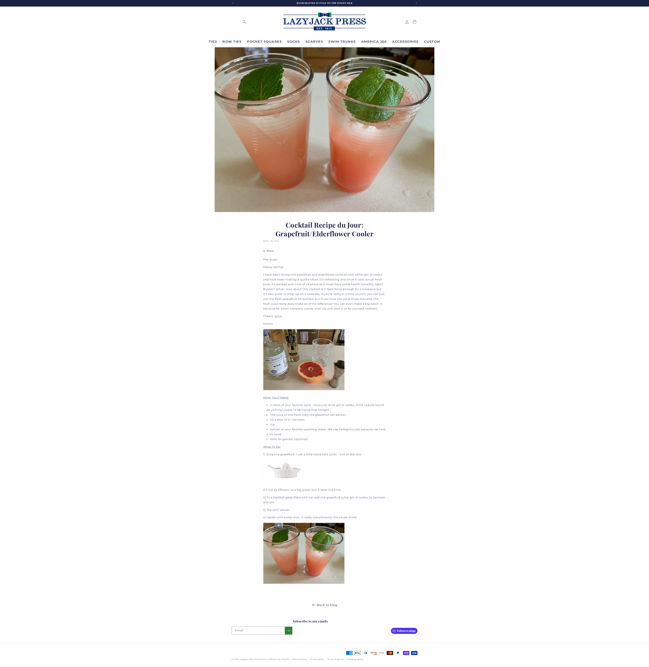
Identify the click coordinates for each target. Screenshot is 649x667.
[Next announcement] (416, 3)
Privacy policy (317, 659)
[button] (244, 22)
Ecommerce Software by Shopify (272, 659)
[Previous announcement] (232, 3)
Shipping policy (355, 659)
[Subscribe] (288, 631)
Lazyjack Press (247, 659)
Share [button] (270, 250)
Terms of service (335, 659)
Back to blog (327, 605)
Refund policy (299, 659)
